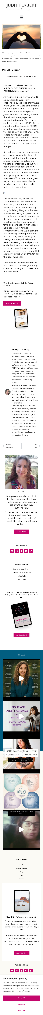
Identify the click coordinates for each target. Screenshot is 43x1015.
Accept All (21, 998)
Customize (21, 1004)
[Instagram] (17, 551)
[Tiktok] (31, 551)
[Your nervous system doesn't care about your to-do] (21, 716)
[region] (21, 995)
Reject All (21, 1010)
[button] (21, 17)
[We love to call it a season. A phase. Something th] (21, 829)
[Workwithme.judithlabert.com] (21, 791)
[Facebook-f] (21, 551)
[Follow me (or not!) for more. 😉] (21, 678)
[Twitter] (12, 551)
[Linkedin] (26, 551)
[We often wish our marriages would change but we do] (21, 754)
